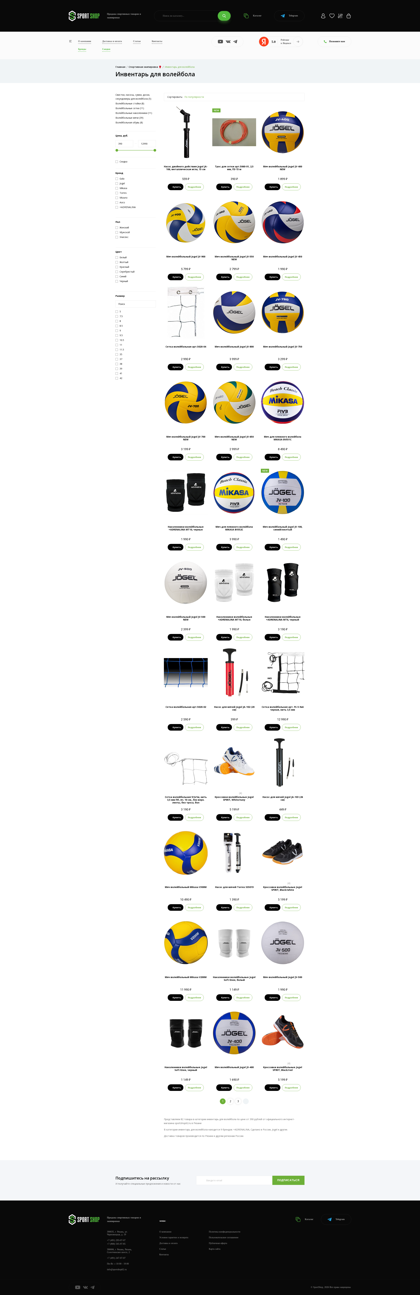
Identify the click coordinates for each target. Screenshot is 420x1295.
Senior (283, 603)
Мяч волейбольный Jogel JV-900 (185, 256)
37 (225, 783)
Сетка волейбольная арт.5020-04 (186, 346)
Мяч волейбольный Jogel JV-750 (282, 346)
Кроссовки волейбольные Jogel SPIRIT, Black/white (282, 888)
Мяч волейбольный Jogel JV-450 (282, 256)
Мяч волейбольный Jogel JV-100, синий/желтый (282, 528)
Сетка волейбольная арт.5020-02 (186, 706)
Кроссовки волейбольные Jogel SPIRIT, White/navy (234, 798)
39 (280, 873)
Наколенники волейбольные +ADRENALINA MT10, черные (186, 528)
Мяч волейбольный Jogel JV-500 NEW (185, 618)
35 (280, 1053)
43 (237, 783)
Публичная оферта (218, 1243)
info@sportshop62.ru (117, 1269)
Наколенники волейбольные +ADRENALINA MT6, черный (283, 618)
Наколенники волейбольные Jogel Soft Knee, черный (186, 1069)
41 (231, 783)
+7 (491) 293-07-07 (116, 1240)
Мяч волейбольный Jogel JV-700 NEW (185, 438)
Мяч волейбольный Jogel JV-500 (282, 977)
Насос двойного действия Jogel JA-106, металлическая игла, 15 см (186, 168)
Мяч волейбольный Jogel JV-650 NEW (234, 438)
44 (243, 783)
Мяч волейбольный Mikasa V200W (186, 977)
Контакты (157, 41)
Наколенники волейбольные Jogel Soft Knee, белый (234, 978)
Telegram (293, 15)
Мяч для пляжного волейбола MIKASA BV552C (234, 528)
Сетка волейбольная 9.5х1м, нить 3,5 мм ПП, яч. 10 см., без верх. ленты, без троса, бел (186, 799)
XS (180, 1053)
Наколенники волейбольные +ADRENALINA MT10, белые (234, 618)
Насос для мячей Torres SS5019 (234, 887)
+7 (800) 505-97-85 (116, 1244)
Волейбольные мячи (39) (129, 117)
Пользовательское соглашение (223, 1237)
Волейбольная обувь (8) (129, 122)
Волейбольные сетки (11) (130, 108)
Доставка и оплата (112, 41)
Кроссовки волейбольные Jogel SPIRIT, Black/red (282, 1069)
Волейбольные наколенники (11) (134, 113)
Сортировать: (175, 96)
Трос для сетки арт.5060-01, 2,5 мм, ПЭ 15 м (234, 168)
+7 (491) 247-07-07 (116, 1258)
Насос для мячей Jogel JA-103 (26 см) (282, 798)
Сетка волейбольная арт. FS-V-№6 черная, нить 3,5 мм (283, 708)
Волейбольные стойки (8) (130, 103)
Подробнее (194, 186)
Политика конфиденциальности (224, 1232)
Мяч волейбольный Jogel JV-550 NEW (234, 258)
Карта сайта (214, 1249)
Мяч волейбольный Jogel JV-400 (234, 1067)
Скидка (123, 161)
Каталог (257, 15)
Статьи (137, 41)
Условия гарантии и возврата (173, 1237)
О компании (84, 41)
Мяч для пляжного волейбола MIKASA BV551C (282, 438)
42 (285, 873)
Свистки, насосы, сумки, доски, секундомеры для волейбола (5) (133, 96)
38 (274, 873)
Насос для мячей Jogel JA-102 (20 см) (234, 708)
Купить (177, 186)
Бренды (82, 49)
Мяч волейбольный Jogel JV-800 (234, 346)
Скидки (106, 49)
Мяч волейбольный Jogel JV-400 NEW (282, 168)
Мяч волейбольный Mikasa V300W (186, 887)
